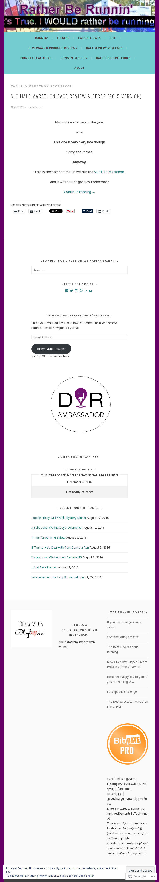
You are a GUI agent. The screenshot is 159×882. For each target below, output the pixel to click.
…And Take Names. (44, 567)
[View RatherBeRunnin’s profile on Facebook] (67, 290)
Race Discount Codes (113, 58)
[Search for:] (79, 270)
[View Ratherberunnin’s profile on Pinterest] (81, 290)
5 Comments (35, 107)
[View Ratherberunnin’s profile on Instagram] (76, 290)
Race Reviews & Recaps (104, 48)
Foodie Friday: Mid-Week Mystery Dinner (58, 518)
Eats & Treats (89, 38)
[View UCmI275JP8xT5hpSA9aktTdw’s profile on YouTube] (90, 290)
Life (113, 38)
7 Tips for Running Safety (48, 537)
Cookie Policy (86, 875)
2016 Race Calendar (36, 58)
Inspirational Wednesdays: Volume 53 (56, 528)
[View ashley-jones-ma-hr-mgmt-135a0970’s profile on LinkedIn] (86, 290)
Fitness (63, 38)
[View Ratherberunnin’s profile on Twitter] (71, 290)
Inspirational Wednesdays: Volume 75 (56, 557)
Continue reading (79, 191)
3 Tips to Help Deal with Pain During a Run (60, 547)
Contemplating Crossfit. (123, 637)
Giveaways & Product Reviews (52, 48)
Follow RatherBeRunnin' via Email (79, 315)
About (79, 68)
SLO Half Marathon (109, 172)
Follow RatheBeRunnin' (51, 349)
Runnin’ (41, 38)
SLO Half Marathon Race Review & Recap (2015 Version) (76, 96)
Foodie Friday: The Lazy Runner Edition (57, 577)
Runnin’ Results (74, 58)
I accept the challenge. (122, 692)
